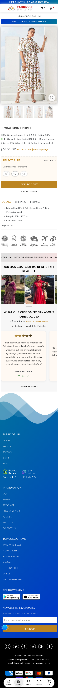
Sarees (6, 573)
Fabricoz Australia (35, 655)
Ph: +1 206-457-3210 (41, 663)
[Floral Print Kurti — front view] (29, 65)
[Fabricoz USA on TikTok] (50, 646)
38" (6, 173)
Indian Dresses (11, 550)
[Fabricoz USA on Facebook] (25, 646)
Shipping (20, 201)
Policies (7, 516)
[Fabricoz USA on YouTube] (34, 646)
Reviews (7, 452)
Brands (7, 446)
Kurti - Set (36, 16)
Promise (35, 201)
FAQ (5, 493)
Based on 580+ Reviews (37, 321)
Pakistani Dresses (12, 545)
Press (6, 463)
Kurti (10, 225)
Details (6, 201)
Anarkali (7, 562)
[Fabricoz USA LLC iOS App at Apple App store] (31, 601)
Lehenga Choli (11, 568)
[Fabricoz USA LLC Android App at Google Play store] (12, 601)
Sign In (6, 440)
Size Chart (50, 160)
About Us (8, 522)
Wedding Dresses (12, 579)
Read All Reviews (29, 386)
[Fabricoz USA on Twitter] (17, 646)
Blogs (6, 458)
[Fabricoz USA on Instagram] (8, 646)
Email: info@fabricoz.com (19, 663)
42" (24, 173)
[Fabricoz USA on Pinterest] (42, 646)
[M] (5, 8)
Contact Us (9, 528)
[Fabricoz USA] (19, 8)
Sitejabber (42, 326)
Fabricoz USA (23, 16)
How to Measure (12, 511)
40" (15, 173)
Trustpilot (28, 326)
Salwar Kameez (11, 556)
